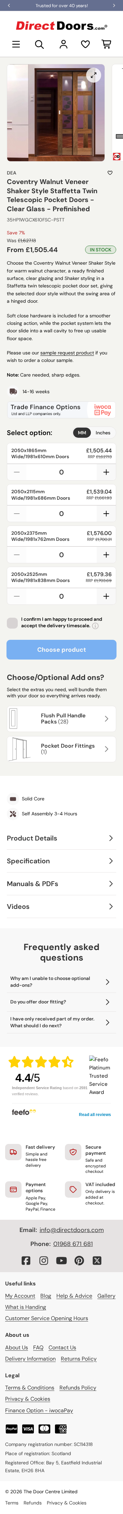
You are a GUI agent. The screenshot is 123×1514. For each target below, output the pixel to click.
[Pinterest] (79, 1260)
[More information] (95, 626)
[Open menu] (16, 44)
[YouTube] (61, 1260)
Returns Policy (79, 1358)
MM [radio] (82, 433)
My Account (20, 1295)
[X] (97, 1260)
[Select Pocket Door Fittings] (105, 749)
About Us (16, 1347)
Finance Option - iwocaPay (39, 1410)
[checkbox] (12, 623)
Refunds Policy (77, 1387)
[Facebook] (26, 1260)
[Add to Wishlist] (110, 172)
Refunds (33, 1503)
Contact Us (62, 1347)
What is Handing (25, 1307)
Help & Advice (74, 1295)
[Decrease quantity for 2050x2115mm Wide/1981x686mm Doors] (16, 513)
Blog (45, 1295)
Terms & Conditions (29, 1387)
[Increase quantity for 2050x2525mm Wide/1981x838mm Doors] (106, 596)
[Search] (39, 44)
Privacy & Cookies (27, 1398)
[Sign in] (63, 44)
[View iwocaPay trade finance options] (61, 410)
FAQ (38, 1347)
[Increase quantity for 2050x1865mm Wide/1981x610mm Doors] (106, 472)
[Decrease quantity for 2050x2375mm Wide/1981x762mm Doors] (16, 555)
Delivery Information (30, 1358)
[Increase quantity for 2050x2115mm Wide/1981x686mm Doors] (106, 513)
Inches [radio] (103, 433)
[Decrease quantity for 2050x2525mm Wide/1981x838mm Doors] (16, 596)
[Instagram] (44, 1260)
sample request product (67, 353)
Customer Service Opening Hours (46, 1318)
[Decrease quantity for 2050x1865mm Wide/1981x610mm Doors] (16, 472)
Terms (11, 1503)
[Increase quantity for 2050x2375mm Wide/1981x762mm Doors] (106, 555)
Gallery (106, 1295)
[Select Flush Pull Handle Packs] (105, 719)
